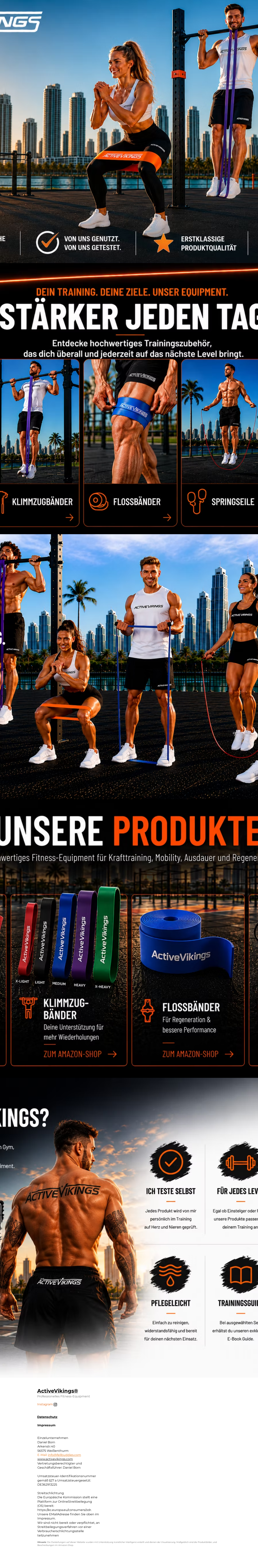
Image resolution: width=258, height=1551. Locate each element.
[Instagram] (55, 1404)
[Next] (133, 457)
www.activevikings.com (55, 1459)
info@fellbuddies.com (64, 1455)
